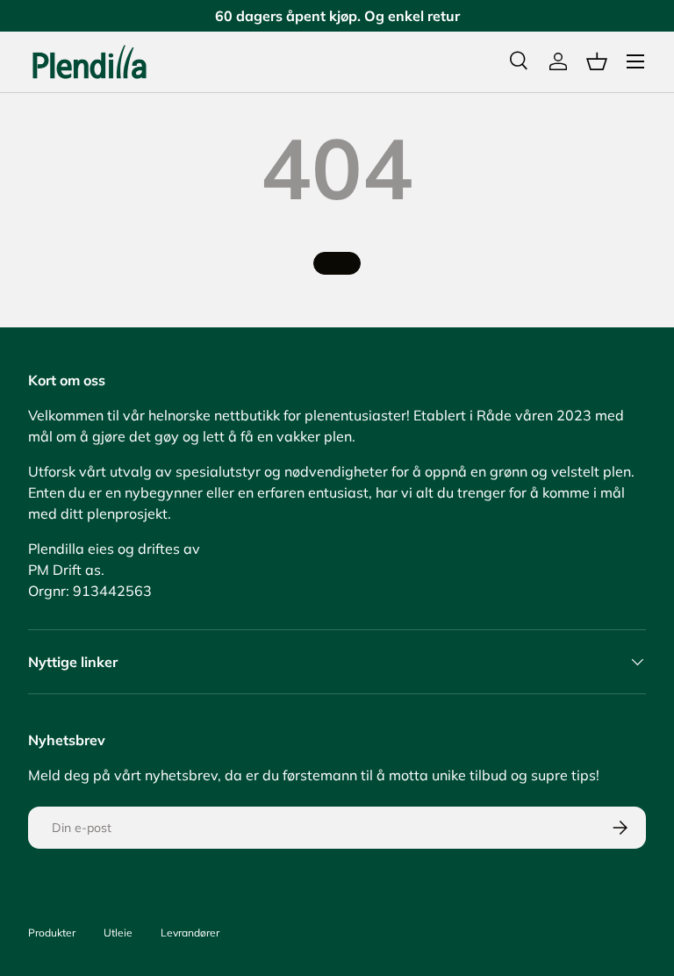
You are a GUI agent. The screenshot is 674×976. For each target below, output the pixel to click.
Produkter (51, 932)
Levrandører (190, 932)
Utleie (118, 932)
